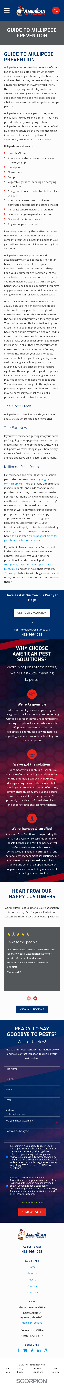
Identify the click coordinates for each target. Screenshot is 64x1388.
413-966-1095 (32, 634)
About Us (32, 1273)
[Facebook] (18, 1350)
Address (10, 1110)
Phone (9, 1089)
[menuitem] (7, 1370)
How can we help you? (17, 1131)
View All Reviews (32, 1009)
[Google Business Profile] (25, 1350)
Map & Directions (32, 1322)
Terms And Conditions (32, 1202)
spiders (42, 564)
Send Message (32, 1212)
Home (32, 1266)
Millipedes (10, 67)
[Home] (31, 10)
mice (14, 568)
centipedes (10, 564)
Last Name (11, 1079)
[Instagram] (45, 1350)
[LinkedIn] (39, 1350)
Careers (32, 1286)
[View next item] (35, 998)
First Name (11, 1069)
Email (8, 1100)
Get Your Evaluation (32, 612)
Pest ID (32, 1279)
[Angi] (32, 1350)
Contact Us (32, 1292)
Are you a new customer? (19, 1120)
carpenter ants (28, 564)
